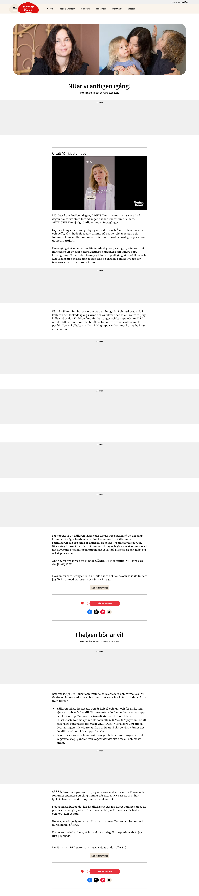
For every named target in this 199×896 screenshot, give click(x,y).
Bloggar (131, 8)
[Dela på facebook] (89, 612)
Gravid (50, 8)
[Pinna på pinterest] (102, 612)
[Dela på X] (96, 612)
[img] (83, 603)
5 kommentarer (105, 603)
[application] (99, 183)
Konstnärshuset (90, 92)
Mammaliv (117, 8)
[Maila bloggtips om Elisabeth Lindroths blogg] (109, 612)
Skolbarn (85, 8)
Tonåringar (101, 8)
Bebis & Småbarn (67, 8)
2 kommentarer (105, 871)
